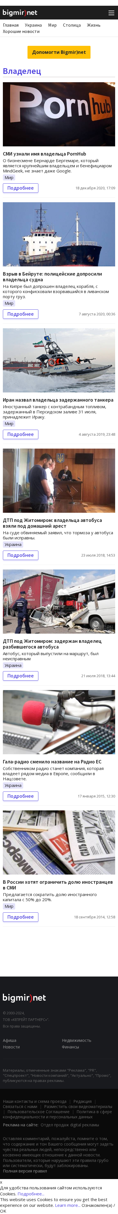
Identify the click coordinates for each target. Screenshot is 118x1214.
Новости (11, 1047)
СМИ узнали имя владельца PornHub (44, 153)
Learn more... (67, 1205)
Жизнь (94, 25)
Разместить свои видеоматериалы (78, 1106)
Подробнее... (30, 1194)
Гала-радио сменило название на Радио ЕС (52, 761)
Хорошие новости (21, 31)
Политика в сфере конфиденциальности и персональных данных (57, 1114)
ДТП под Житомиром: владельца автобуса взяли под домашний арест (52, 523)
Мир (52, 25)
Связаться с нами (20, 1106)
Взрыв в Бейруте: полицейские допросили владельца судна (52, 276)
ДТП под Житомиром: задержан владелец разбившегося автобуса (52, 644)
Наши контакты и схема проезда (34, 1101)
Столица (72, 25)
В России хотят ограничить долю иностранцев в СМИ (58, 885)
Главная (11, 25)
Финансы (70, 1047)
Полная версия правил (25, 1171)
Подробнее (20, 188)
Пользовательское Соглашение (38, 1111)
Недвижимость (76, 1040)
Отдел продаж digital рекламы (70, 1124)
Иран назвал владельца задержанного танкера (58, 399)
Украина (33, 25)
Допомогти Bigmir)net (59, 52)
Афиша (9, 1040)
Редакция (82, 1101)
